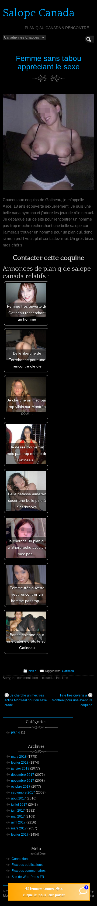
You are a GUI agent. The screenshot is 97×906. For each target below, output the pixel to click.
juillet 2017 (19, 805)
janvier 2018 (20, 768)
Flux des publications (27, 865)
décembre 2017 (22, 775)
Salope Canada (39, 13)
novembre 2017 (22, 781)
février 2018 (20, 762)
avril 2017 (18, 822)
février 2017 (20, 834)
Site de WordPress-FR (28, 877)
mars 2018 (19, 757)
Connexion (20, 859)
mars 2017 (19, 828)
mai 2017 (18, 816)
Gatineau (68, 670)
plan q (32, 670)
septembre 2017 (23, 792)
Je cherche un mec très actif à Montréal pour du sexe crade (26, 700)
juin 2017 (18, 810)
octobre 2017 (20, 786)
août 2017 (18, 798)
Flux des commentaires (29, 871)
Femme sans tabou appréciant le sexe (48, 62)
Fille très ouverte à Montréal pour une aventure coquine (72, 700)
